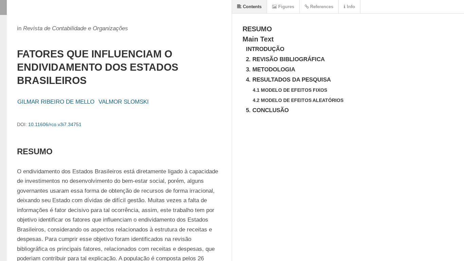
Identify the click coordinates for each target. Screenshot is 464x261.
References (321, 6)
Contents (252, 6)
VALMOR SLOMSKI (124, 102)
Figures (285, 6)
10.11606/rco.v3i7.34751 (55, 124)
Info (350, 6)
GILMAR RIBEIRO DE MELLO (55, 102)
